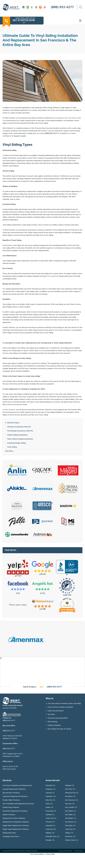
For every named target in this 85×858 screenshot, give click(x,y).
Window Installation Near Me (19, 427)
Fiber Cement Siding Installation (20, 439)
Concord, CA (50, 793)
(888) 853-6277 (62, 7)
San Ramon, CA (70, 822)
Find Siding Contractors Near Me (20, 431)
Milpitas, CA (50, 833)
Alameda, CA (50, 785)
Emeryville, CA (51, 811)
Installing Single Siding (16, 443)
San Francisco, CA (71, 800)
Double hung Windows (11, 807)
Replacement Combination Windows (16, 822)
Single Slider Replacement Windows (16, 825)
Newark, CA (50, 840)
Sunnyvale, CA (70, 825)
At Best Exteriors (9, 409)
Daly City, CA (50, 800)
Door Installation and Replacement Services (18, 804)
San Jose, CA (69, 804)
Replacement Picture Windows (14, 818)
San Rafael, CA (70, 818)
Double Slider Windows (11, 800)
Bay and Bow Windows (11, 793)
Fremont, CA (50, 822)
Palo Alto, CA (70, 789)
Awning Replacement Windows (14, 789)
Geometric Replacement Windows (15, 811)
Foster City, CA (51, 818)
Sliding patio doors (9, 833)
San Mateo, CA (70, 811)
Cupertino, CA (51, 796)
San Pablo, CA (70, 814)
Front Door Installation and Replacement (17, 785)
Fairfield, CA (50, 814)
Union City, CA (70, 829)
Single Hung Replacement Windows (16, 829)
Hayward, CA (50, 825)
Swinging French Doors (11, 836)
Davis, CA (49, 804)
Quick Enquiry (29, 686)
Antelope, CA (50, 789)
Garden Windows (9, 814)
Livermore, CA (51, 829)
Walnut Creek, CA (71, 840)
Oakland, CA (69, 785)
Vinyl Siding (12, 447)
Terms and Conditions (65, 851)
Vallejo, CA (69, 833)
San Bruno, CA (70, 796)
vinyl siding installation (62, 330)
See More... (9, 451)
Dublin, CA (49, 807)
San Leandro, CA (71, 807)
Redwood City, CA (71, 793)
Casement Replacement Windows (15, 796)
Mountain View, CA (52, 836)
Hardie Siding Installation (17, 435)
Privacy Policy (78, 851)
